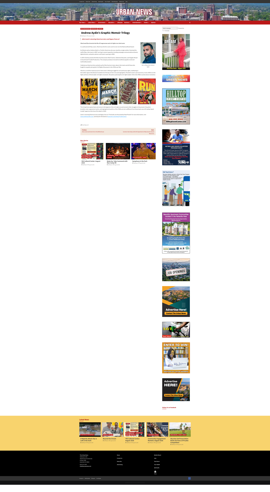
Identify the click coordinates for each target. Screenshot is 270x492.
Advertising (94, 1)
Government (101, 22)
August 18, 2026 (91, 164)
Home (118, 455)
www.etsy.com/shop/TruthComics (117, 116)
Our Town (82, 22)
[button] (190, 22)
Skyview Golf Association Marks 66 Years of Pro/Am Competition (179, 441)
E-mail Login (98, 478)
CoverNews (138, 482)
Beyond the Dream (109, 439)
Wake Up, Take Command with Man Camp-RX (117, 162)
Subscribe (88, 1)
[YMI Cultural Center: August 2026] (92, 151)
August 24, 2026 (90, 442)
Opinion (153, 22)
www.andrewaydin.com (86, 116)
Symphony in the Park (139, 161)
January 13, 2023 (91, 35)
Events (146, 22)
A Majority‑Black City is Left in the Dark (88, 440)
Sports (184, 434)
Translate (167, 30)
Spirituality (100, 1)
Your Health (107, 1)
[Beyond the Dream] (112, 429)
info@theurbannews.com (85, 466)
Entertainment (137, 22)
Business (126, 22)
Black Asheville (95, 155)
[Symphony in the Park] (143, 151)
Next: (138, 131)
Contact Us (81, 1)
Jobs (126, 1)
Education (111, 22)
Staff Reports (84, 35)
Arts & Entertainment (85, 28)
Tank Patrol (157, 461)
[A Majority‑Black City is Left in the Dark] (90, 429)
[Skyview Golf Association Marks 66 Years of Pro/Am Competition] (180, 429)
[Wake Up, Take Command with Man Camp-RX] (118, 151)
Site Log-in (93, 478)
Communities (151, 434)
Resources (121, 1)
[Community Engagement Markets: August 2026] (157, 429)
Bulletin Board (157, 455)
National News (91, 434)
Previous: (93, 131)
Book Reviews (115, 1)
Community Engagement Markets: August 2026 (157, 440)
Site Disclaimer (87, 478)
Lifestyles (120, 22)
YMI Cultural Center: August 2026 (90, 162)
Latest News (91, 22)
